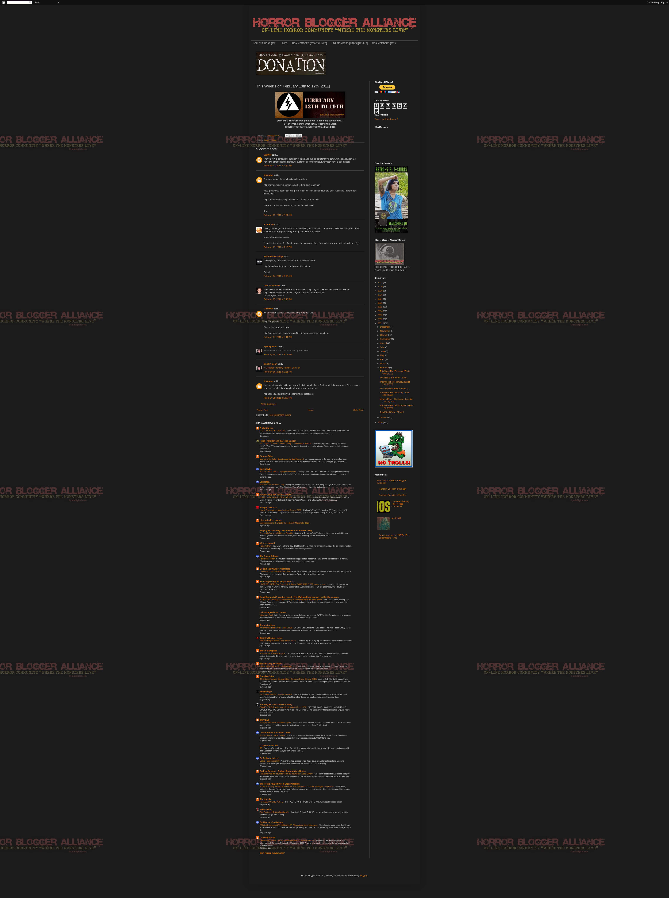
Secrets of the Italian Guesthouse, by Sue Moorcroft (282, 459)
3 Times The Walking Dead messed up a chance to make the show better (291, 600)
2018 (380, 295)
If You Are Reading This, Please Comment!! (400, 504)
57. (261, 748)
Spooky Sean (270, 346)
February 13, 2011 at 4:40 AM (278, 165)
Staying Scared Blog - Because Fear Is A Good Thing (286, 530)
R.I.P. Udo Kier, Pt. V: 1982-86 (273, 431)
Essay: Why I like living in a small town (276, 666)
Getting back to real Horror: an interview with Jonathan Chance (286, 840)
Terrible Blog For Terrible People (275, 494)
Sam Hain (269, 224)
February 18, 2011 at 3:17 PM (278, 354)
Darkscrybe (266, 469)
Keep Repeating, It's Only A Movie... (277, 581)
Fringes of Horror (268, 507)
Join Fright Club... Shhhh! (392, 412)
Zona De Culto (267, 676)
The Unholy (265, 799)
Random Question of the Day (392, 489)
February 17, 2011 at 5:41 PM (278, 337)
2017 (380, 299)
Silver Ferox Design (273, 256)
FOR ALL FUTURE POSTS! (272, 802)
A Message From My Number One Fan (282, 368)
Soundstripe (266, 691)
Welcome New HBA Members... (394, 388)
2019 (380, 291)
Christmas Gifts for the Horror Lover (275, 571)
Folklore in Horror (267, 559)
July (382, 347)
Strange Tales (266, 456)
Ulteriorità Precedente (271, 520)
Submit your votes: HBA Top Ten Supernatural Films (394, 536)
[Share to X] (293, 135)
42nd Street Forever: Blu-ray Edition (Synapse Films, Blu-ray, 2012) (288, 679)
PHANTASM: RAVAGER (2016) (273, 653)
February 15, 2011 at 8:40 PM (278, 299)
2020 (380, 286)
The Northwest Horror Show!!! (273, 735)
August (383, 343)
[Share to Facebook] (297, 135)
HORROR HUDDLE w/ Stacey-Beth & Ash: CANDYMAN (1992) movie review (293, 584)
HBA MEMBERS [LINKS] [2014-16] (350, 43)
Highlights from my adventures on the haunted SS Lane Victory (286, 774)
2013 (380, 315)
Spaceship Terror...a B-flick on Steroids (276, 533)
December (385, 327)
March (383, 363)
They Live (264, 720)
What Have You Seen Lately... (394, 378)
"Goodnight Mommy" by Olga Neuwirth (276, 694)
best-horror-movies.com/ (272, 853)
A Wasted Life (267, 428)
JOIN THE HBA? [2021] (265, 43)
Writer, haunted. (267, 543)
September (385, 339)
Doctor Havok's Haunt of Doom (275, 732)
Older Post (358, 410)
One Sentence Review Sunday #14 (275, 812)
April (382, 359)
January (384, 417)
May (382, 355)
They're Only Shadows (271, 663)
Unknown (268, 175)
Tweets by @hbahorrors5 (386, 119)
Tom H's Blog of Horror (271, 638)
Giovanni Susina (272, 285)
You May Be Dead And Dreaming (276, 704)
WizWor (267, 155)
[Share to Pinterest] (300, 135)
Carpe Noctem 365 (269, 745)
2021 (380, 282)
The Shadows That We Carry (272, 484)
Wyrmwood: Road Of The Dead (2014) (276, 628)
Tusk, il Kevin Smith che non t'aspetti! (276, 723)
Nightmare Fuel (266, 615)
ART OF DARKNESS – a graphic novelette (278, 472)
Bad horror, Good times (271, 822)
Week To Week (270, 140)
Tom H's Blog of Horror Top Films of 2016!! (278, 641)
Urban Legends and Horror (273, 612)
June (382, 351)
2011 (380, 323)
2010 (380, 422)
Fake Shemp (266, 809)
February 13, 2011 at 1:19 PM (278, 247)
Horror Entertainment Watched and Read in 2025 (280, 510)
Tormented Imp (267, 625)
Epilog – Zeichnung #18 (270, 761)
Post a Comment (268, 404)
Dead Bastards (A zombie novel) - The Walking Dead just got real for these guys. (299, 597)
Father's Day (265, 546)
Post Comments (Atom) (280, 415)
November (385, 331)
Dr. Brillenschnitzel (269, 758)
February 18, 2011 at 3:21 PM (278, 372)
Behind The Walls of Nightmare (275, 569)
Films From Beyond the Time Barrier (278, 441)
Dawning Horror (267, 837)
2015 (380, 307)
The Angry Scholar (269, 556)
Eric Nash (265, 482)
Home (311, 410)
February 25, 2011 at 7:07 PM (278, 398)
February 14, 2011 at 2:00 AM (278, 276)
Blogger (363, 875)
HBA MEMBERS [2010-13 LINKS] (309, 43)
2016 (380, 303)
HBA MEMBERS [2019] (384, 43)
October (384, 335)
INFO (284, 43)
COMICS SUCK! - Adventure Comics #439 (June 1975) (283, 707)
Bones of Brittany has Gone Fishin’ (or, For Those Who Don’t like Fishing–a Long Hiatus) (297, 786)
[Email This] (287, 135)
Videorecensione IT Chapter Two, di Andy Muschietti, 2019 (284, 523)
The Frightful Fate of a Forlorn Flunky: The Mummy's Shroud (286, 444)
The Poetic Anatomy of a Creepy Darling (279, 784)
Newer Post (262, 410)
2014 (380, 311)
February (384, 367)
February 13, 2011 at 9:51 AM (278, 215)
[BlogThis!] (290, 135)
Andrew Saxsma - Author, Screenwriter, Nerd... (283, 771)
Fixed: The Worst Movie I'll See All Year (276, 497)
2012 (380, 319)
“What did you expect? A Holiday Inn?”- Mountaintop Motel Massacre (289, 825)
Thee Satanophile (268, 651)
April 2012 (396, 518)
